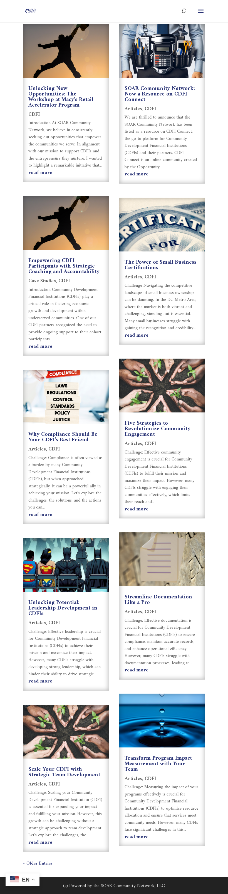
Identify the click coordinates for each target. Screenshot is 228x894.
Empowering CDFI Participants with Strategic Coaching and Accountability (64, 266)
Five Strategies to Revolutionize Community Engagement (157, 429)
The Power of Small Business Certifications (160, 265)
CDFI (34, 114)
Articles (37, 449)
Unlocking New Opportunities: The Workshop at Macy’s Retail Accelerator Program (60, 97)
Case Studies (42, 281)
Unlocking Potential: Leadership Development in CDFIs (62, 608)
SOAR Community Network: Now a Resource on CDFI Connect (160, 94)
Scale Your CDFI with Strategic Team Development (64, 772)
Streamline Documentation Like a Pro (158, 600)
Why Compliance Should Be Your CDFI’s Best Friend (62, 437)
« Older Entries (38, 863)
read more (40, 172)
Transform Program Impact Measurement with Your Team (158, 764)
